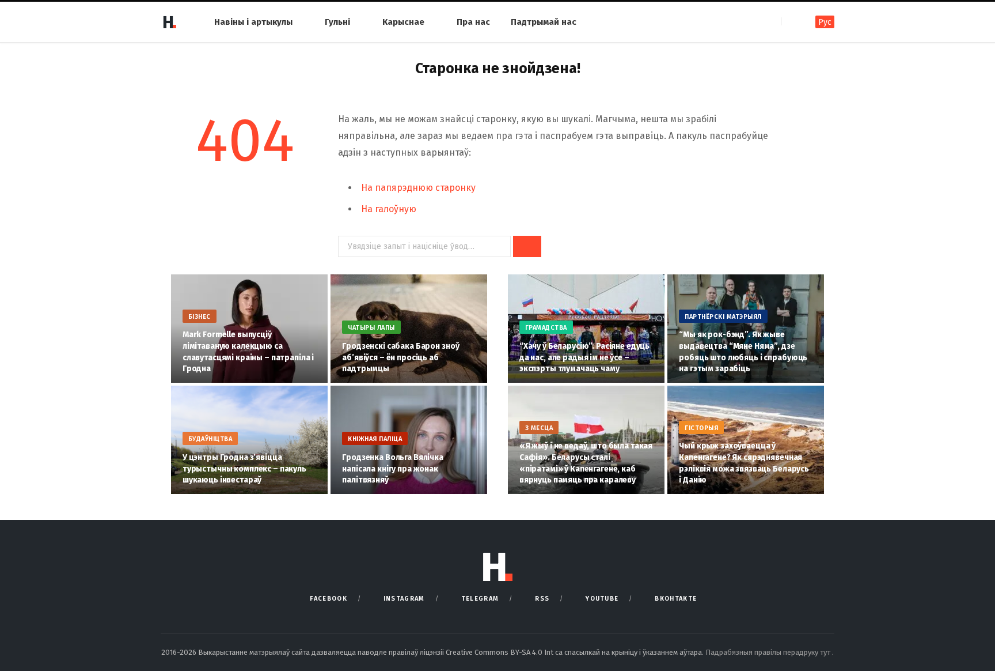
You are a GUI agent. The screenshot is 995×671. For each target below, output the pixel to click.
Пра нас (473, 22)
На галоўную (388, 208)
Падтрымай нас (543, 22)
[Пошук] (791, 21)
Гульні (337, 22)
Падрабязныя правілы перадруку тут (768, 652)
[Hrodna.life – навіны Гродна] (169, 21)
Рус (824, 22)
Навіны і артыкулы (253, 22)
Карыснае (403, 22)
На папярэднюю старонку (418, 187)
